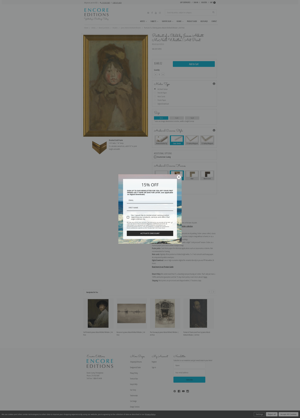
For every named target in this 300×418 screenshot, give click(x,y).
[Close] (179, 177)
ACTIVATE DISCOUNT (150, 233)
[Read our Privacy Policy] (171, 222)
